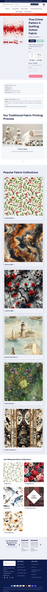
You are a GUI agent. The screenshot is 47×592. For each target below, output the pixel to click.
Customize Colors (40, 41)
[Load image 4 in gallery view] (21, 42)
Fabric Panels (24, 8)
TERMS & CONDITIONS (36, 577)
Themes (7, 8)
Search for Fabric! (34, 4)
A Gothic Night (9, 311)
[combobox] (26, 4)
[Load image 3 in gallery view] (16, 42)
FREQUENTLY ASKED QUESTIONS (36, 571)
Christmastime (9, 218)
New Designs (19, 11)
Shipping (30, 65)
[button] (43, 4)
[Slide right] (26, 161)
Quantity (30, 67)
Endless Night (9, 264)
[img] (11, 545)
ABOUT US (33, 567)
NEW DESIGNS (20, 564)
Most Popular (27, 11)
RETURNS (33, 574)
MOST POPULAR (21, 567)
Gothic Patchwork (10, 450)
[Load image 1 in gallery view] (6, 42)
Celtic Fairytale (9, 403)
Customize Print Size (32, 41)
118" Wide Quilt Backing (36, 8)
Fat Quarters (15, 8)
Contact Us (6, 575)
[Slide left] (20, 161)
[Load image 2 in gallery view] (11, 42)
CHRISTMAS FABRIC (21, 570)
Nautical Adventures (11, 357)
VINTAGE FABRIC (21, 575)
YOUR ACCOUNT (35, 564)
